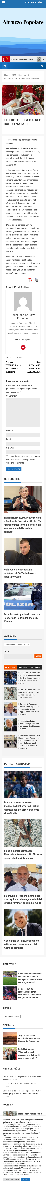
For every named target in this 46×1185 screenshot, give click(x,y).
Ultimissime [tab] (10, 667)
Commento (11, 396)
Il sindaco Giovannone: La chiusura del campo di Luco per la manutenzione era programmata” (30, 978)
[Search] (42, 66)
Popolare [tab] (22, 667)
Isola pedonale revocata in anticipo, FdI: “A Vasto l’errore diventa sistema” (20, 573)
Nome (9, 431)
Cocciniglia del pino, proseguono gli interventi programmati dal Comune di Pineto (21, 944)
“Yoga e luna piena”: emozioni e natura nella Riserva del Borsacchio (29, 1038)
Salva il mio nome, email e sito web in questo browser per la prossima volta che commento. (23, 459)
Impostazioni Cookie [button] (12, 1179)
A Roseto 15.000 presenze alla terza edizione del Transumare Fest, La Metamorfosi (29, 993)
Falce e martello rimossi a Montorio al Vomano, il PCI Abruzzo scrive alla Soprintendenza (29, 693)
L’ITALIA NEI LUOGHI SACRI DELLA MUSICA (33, 367)
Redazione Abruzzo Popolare (23, 316)
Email (9, 439)
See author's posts (23, 339)
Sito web (10, 448)
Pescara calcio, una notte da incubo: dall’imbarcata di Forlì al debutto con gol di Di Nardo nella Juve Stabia (29, 677)
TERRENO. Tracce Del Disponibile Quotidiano (13, 367)
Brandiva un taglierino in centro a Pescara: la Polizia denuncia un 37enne (22, 618)
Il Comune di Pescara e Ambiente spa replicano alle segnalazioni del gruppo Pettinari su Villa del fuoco (28, 709)
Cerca (6, 651)
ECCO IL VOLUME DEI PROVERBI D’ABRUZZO (20, 1084)
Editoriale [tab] (35, 667)
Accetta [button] (25, 1179)
